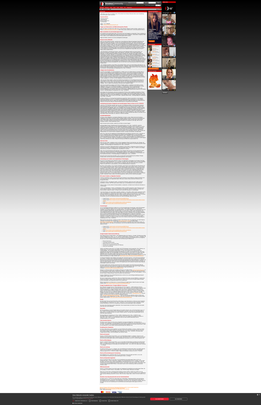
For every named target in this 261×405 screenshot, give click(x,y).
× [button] (259, 394)
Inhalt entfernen (120, 388)
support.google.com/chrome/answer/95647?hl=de (119, 198)
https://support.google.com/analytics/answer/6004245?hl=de (131, 255)
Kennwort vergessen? (141, 5)
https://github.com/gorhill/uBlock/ (106, 221)
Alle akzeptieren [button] (159, 399)
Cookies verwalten (130, 387)
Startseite (101, 387)
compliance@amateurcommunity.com (110, 24)
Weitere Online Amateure (153, 68)
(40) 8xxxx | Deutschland (155, 46)
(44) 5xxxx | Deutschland (155, 52)
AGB (101, 9)
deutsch (157, 9)
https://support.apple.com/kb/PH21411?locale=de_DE (116, 203)
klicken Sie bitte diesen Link (138, 269)
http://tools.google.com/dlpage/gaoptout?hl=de (114, 267)
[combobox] (257, 394)
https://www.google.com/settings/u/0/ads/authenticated (121, 297)
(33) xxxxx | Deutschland (155, 54)
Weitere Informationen (88, 398)
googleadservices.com (136, 293)
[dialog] (130, 399)
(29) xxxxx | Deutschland (155, 63)
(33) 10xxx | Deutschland (155, 60)
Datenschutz (117, 387)
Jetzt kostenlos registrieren (150, 5)
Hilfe (110, 9)
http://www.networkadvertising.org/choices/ (111, 295)
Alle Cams (165, 92)
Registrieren (106, 387)
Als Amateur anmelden (123, 387)
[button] (110, 403)
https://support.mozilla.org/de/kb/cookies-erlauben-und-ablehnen (118, 202)
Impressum (105, 9)
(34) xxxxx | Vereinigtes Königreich (155, 58)
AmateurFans (136, 387)
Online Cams (165, 2)
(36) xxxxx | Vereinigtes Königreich (155, 49)
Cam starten (151, 41)
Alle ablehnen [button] (178, 399)
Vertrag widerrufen (126, 388)
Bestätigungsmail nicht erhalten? (131, 5)
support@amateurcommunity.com (111, 388)
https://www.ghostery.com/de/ (124, 220)
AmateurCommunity (113, 3)
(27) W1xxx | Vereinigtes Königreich (155, 66)
